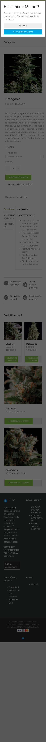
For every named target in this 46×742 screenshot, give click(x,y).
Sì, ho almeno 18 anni (23, 32)
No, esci (23, 25)
